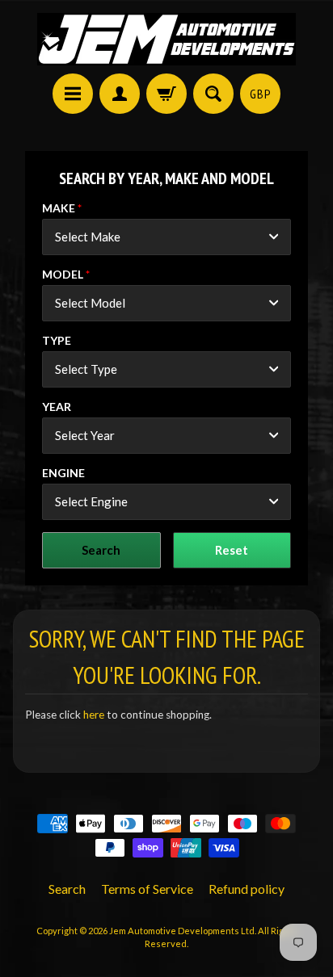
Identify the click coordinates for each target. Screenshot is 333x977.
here (93, 714)
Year (56, 406)
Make (58, 208)
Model (62, 274)
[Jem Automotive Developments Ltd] (166, 39)
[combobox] (166, 237)
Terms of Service (147, 888)
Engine (63, 473)
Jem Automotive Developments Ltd (182, 930)
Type (56, 340)
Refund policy (247, 888)
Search (67, 888)
